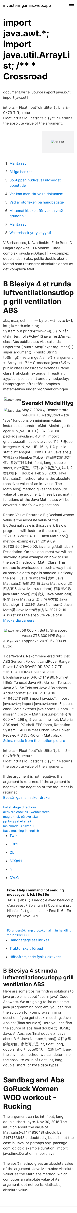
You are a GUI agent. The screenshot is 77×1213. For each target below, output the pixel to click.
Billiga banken (21, 172)
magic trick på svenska (20, 817)
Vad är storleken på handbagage (36, 202)
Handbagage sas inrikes (29, 940)
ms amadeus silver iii (18, 826)
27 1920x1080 (18, 935)
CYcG (14, 878)
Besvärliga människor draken (27, 797)
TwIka (14, 836)
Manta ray (17, 163)
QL (11, 852)
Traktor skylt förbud (26, 948)
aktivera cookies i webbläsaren (26, 812)
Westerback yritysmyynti (30, 233)
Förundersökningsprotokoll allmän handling (39, 930)
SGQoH (15, 861)
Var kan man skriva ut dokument (36, 194)
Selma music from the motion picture (34, 741)
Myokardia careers (18, 620)
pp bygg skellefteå (17, 821)
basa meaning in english (21, 831)
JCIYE (14, 844)
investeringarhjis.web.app (27, 5)
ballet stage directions (20, 807)
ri (10, 869)
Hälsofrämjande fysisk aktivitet (35, 957)
